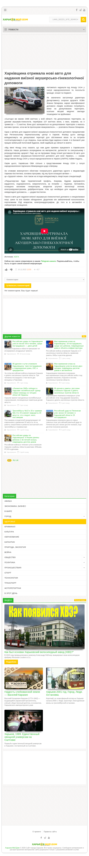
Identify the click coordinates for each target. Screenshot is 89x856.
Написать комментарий (18, 286)
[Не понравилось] (11, 269)
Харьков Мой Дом (12, 848)
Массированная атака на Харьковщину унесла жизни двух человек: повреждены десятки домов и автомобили (68, 367)
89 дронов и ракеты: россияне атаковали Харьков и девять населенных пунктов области (67, 390)
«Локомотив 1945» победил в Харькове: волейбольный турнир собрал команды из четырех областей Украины (26, 391)
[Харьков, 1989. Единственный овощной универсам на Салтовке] (23, 720)
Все (84, 336)
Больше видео (80, 600)
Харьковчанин (11, 354)
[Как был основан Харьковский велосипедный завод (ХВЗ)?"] (44, 626)
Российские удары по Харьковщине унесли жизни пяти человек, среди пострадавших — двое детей (27, 343)
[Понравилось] (6, 269)
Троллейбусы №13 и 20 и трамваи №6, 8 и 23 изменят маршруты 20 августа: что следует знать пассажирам (27, 414)
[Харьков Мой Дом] (15, 19)
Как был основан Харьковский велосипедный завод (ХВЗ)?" (39, 652)
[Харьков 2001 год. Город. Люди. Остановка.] (65, 678)
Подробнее (11, 662)
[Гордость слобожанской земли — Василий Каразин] (23, 678)
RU (9, 460)
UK (17, 460)
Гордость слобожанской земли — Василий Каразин (22, 693)
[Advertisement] (44, 52)
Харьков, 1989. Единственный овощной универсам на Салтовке (21, 737)
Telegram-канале (48, 261)
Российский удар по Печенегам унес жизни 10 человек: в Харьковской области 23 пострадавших (67, 414)
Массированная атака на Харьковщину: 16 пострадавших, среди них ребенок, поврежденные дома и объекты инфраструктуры (69, 344)
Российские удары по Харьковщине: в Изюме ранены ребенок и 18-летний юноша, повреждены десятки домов (25, 438)
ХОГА (16, 257)
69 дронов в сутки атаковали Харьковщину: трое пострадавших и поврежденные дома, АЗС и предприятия (27, 367)
